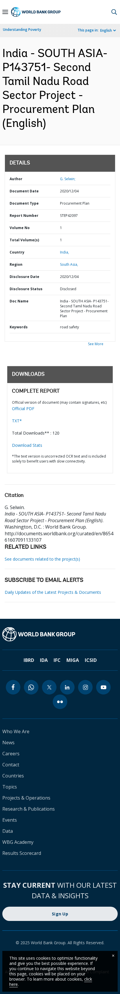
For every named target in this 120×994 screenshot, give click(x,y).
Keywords (19, 327)
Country (17, 252)
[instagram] (85, 687)
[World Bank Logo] (36, 12)
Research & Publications (28, 809)
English (106, 30)
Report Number (24, 215)
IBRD (29, 660)
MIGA (72, 660)
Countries (13, 775)
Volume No (20, 227)
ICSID (91, 660)
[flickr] (60, 701)
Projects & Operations (26, 798)
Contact (10, 764)
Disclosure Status (26, 288)
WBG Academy (17, 842)
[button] (114, 11)
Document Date (24, 191)
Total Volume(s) (24, 240)
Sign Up (60, 914)
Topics (9, 787)
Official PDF (23, 408)
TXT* (17, 421)
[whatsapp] (31, 687)
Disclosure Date (24, 276)
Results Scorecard (21, 853)
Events (9, 820)
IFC (57, 660)
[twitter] (49, 687)
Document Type (24, 203)
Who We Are (15, 731)
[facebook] (13, 687)
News (8, 742)
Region (16, 264)
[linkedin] (67, 687)
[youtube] (103, 687)
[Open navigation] (5, 12)
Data (7, 831)
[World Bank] (60, 634)
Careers (11, 753)
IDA (44, 660)
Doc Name (19, 301)
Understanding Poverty (22, 29)
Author (16, 178)
